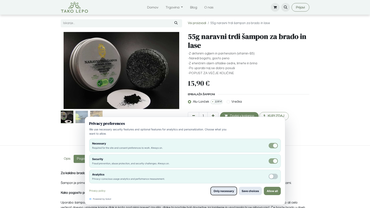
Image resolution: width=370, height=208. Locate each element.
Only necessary (224, 191)
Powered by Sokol (102, 199)
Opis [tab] (67, 158)
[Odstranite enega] (193, 116)
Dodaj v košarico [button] (241, 116)
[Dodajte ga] (213, 116)
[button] (285, 7)
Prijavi (300, 7)
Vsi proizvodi (197, 23)
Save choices (250, 191)
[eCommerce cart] (275, 7)
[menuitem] (153, 7)
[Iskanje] (176, 23)
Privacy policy (97, 190)
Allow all (272, 191)
